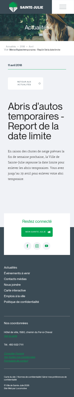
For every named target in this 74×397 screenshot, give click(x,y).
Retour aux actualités (24, 83)
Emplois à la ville (14, 296)
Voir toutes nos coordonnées (19, 357)
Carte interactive (15, 290)
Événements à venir (17, 273)
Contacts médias (15, 279)
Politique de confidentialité (21, 302)
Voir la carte (10, 335)
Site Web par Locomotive (15, 388)
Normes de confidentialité (29, 377)
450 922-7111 (16, 344)
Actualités (10, 267)
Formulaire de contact (16, 360)
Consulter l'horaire (14, 353)
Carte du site (10, 377)
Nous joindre (12, 285)
